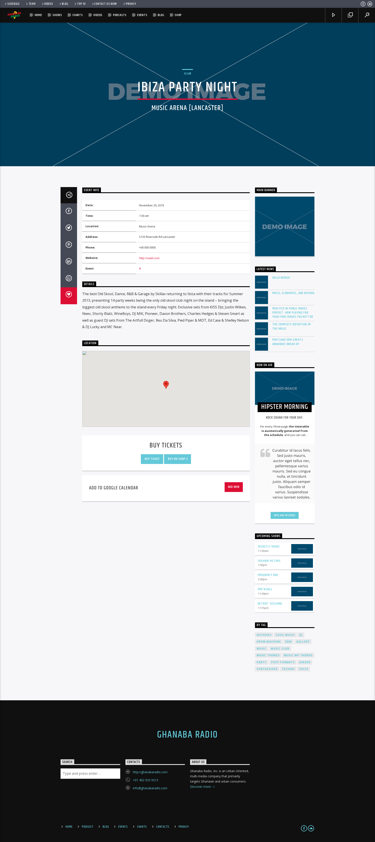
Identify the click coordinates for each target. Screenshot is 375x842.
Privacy (131, 4)
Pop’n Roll (265, 589)
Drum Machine (269, 641)
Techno (288, 669)
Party (262, 662)
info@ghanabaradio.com (150, 788)
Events (142, 15)
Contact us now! (105, 4)
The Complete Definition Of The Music (291, 326)
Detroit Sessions (270, 603)
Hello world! (281, 278)
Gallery (303, 641)
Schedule (13, 4)
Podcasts (120, 15)
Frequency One (268, 575)
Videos (48, 4)
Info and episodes (285, 515)
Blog (65, 4)
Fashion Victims (269, 561)
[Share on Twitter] (69, 228)
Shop (178, 15)
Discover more (201, 786)
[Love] (69, 295)
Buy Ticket (152, 459)
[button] (166, 385)
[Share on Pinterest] (69, 245)
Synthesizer (267, 669)
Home (38, 15)
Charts (77, 15)
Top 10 (81, 4)
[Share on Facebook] (69, 211)
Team (32, 4)
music (261, 648)
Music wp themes (298, 655)
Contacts (162, 826)
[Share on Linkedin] (69, 262)
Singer (304, 662)
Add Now (234, 487)
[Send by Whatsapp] (69, 279)
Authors (264, 635)
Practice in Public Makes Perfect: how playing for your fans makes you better (292, 312)
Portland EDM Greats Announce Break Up (287, 342)
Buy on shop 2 (177, 459)
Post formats (283, 662)
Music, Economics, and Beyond (293, 293)
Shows (57, 15)
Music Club (280, 648)
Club (187, 73)
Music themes (268, 655)
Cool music (285, 635)
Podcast (87, 826)
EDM (288, 641)
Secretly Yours (269, 546)
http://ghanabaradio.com (150, 772)
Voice (303, 669)
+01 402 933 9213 (145, 780)
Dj (301, 635)
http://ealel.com (149, 258)
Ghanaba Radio (187, 734)
